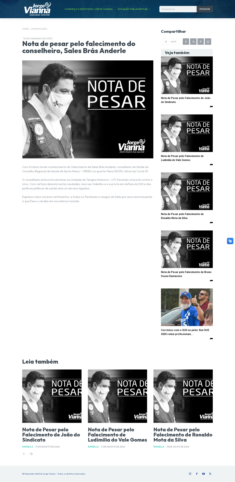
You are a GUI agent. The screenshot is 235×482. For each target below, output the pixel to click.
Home (25, 28)
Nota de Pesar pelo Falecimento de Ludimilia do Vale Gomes (117, 434)
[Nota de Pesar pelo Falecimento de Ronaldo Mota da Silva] (187, 191)
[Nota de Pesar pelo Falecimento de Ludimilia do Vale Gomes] (187, 133)
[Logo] (37, 9)
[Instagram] (190, 473)
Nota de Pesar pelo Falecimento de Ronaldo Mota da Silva (182, 434)
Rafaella (27, 446)
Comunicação (39, 28)
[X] (193, 41)
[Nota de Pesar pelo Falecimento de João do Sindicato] (187, 75)
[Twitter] (210, 473)
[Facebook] (186, 41)
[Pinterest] (200, 41)
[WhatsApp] (208, 41)
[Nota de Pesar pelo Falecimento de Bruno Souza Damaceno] (187, 249)
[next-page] (30, 453)
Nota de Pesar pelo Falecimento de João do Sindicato (51, 434)
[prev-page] (24, 453)
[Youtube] (203, 473)
